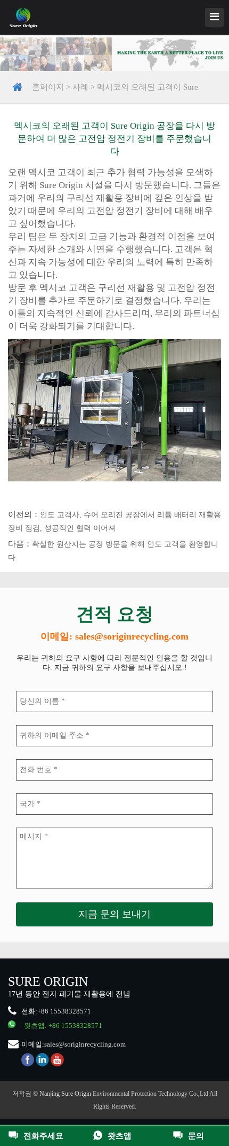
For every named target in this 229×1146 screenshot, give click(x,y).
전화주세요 (43, 1136)
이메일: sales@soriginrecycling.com (114, 636)
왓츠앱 (120, 1136)
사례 (80, 87)
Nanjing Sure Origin (65, 1093)
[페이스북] (27, 1059)
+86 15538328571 (64, 1011)
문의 (196, 1136)
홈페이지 (48, 87)
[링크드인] (42, 1059)
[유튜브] (57, 1059)
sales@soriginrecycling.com (85, 1044)
